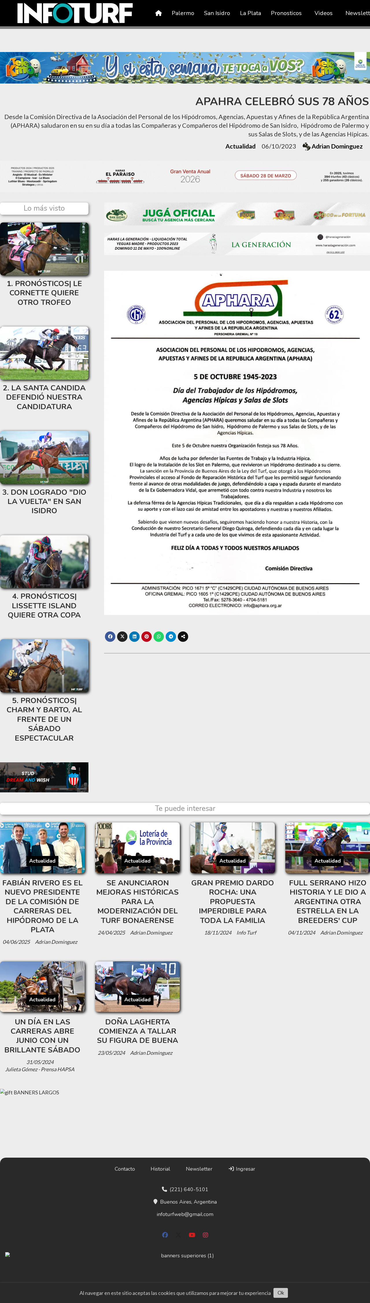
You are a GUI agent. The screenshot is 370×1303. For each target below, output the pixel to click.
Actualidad (240, 146)
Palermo (183, 13)
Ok (281, 1292)
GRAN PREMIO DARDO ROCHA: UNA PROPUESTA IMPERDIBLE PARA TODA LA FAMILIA (232, 902)
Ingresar (244, 1168)
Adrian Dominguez (337, 146)
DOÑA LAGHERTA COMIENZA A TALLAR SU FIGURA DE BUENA (137, 1031)
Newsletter (199, 1168)
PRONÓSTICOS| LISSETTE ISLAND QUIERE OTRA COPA (44, 605)
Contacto (125, 1168)
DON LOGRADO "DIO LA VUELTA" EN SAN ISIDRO (47, 501)
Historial (160, 1168)
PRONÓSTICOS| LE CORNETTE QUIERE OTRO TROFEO (46, 293)
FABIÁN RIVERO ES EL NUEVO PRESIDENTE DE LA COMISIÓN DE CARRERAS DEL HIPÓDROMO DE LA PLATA (42, 906)
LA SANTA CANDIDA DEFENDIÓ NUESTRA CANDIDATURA (46, 397)
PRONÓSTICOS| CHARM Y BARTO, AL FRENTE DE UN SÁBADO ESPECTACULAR (44, 719)
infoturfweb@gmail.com (185, 1214)
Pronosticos (286, 13)
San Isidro (217, 13)
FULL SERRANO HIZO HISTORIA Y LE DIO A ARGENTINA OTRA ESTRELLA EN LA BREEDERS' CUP (328, 902)
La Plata (250, 13)
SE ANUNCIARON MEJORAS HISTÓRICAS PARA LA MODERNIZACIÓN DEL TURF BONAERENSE (137, 902)
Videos (323, 13)
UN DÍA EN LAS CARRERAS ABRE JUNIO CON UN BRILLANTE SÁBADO (42, 1036)
